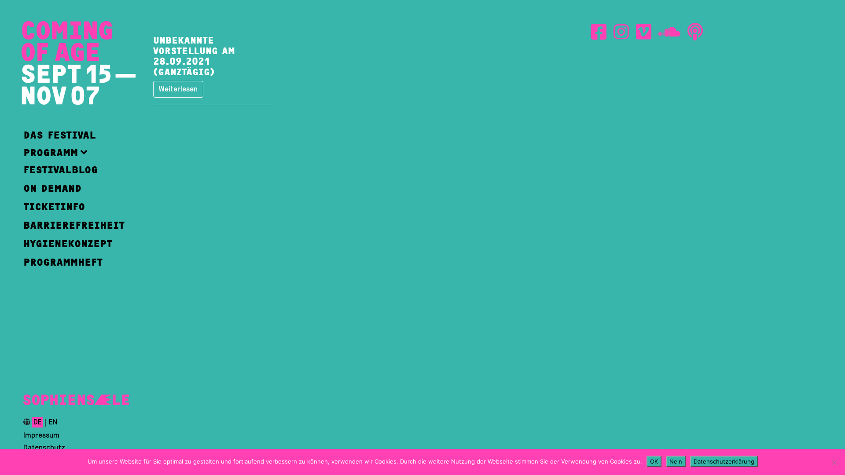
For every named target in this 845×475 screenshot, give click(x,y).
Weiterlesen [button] (178, 89)
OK (654, 461)
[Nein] (834, 462)
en (53, 422)
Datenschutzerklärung (724, 461)
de (37, 422)
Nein (675, 461)
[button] (74, 152)
